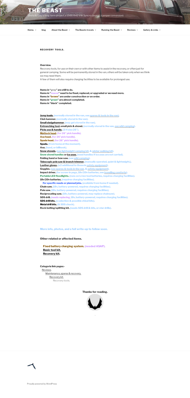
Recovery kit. (56, 277)
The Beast (45, 10)
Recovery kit (51, 253)
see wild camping (124, 126)
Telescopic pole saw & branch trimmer (62, 161)
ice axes (71, 154)
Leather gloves (48, 165)
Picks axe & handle (51, 129)
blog (44, 30)
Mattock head (48, 133)
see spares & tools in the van (67, 168)
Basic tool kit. (52, 249)
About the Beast (60, 30)
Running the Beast (110, 30)
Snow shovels (48, 151)
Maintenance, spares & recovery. (63, 273)
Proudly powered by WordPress (42, 383)
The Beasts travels (84, 30)
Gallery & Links (150, 30)
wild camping (81, 158)
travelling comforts (115, 172)
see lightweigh (73, 151)
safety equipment (97, 165)
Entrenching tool (50, 126)
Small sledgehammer (52, 122)
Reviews (131, 30)
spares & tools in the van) (104, 115)
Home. (31, 30)
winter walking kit (102, 151)
